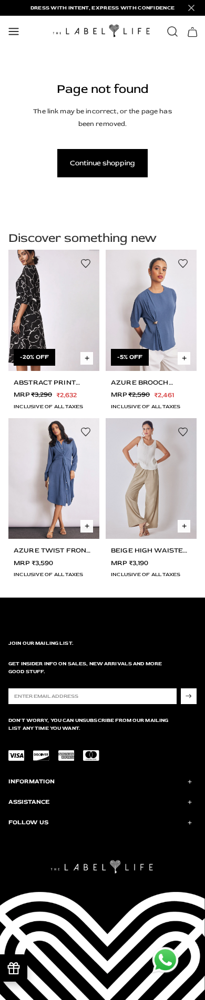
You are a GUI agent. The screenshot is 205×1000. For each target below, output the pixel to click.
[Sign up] (189, 696)
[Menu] (13, 31)
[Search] (172, 31)
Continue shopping (102, 162)
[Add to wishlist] (85, 263)
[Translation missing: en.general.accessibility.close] (191, 8)
